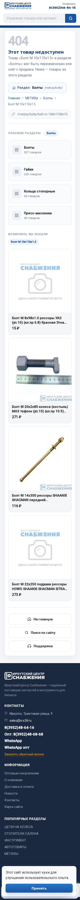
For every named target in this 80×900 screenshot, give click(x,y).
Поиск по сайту (43, 632)
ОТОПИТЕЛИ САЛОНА (21, 834)
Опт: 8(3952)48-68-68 (23, 734)
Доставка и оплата (19, 787)
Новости (11, 793)
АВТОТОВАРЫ (15, 847)
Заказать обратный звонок (24, 754)
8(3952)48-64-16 (62, 6)
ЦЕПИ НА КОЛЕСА (18, 827)
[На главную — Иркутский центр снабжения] (17, 6)
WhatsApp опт (17, 747)
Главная (14, 98)
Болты (48, 98)
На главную (43, 619)
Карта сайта (13, 807)
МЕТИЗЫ (31, 98)
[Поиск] (70, 18)
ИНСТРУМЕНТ (15, 840)
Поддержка (43, 646)
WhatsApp (13, 740)
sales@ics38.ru (20, 721)
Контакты (12, 800)
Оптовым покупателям (21, 773)
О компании (13, 780)
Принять (39, 888)
